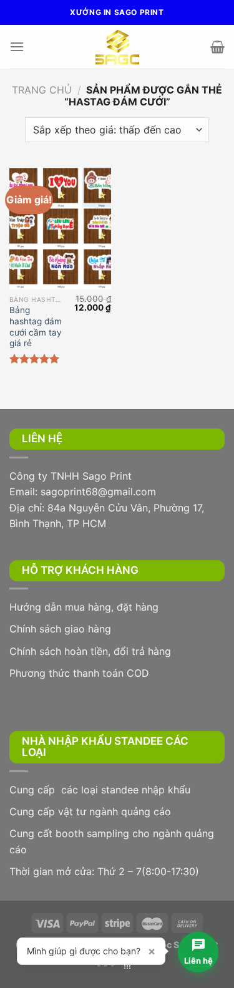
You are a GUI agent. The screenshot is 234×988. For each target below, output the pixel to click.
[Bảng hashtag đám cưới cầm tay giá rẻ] (60, 228)
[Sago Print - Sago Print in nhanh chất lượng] (117, 47)
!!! (127, 965)
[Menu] (16, 46)
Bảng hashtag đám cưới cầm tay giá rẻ (35, 326)
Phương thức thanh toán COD (79, 673)
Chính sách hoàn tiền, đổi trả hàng (90, 651)
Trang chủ (42, 90)
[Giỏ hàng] (217, 47)
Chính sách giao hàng (60, 628)
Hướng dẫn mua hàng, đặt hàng (83, 607)
